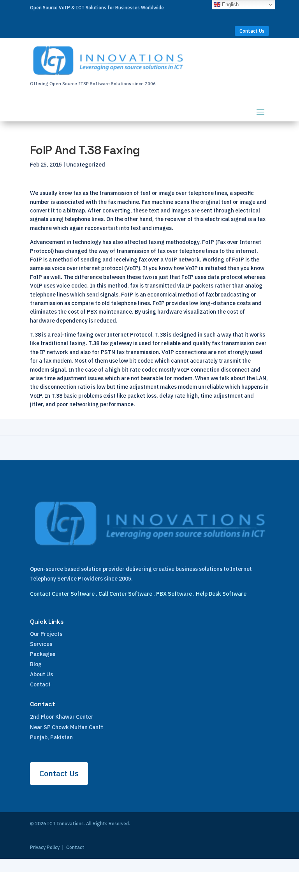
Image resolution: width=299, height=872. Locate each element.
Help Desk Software (221, 593)
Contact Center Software (62, 593)
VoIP (132, 268)
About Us (41, 674)
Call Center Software (125, 593)
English (229, 4)
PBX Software (174, 593)
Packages (42, 654)
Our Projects (46, 633)
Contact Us (251, 31)
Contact (40, 684)
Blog (36, 664)
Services (41, 643)
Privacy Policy (45, 847)
